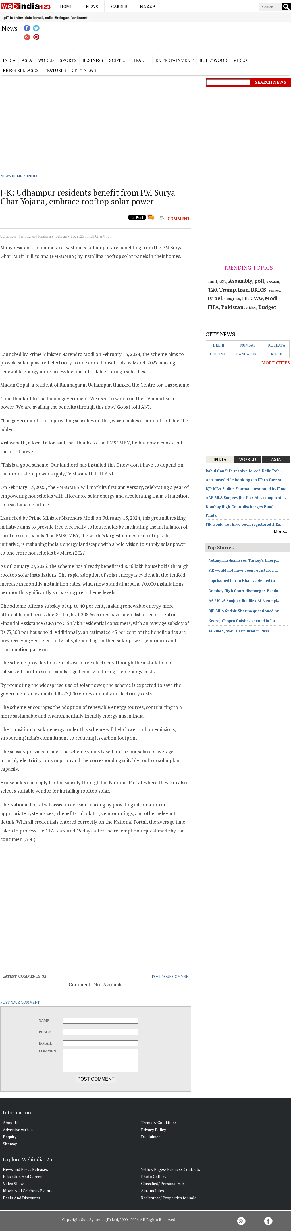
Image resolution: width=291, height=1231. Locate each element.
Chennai (218, 353)
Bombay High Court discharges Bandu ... (246, 590)
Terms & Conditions (159, 1122)
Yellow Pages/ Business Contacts (170, 1169)
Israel (215, 298)
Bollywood (213, 60)
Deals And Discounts (21, 1197)
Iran (243, 289)
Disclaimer (150, 1136)
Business (92, 60)
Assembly (240, 280)
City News (84, 70)
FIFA (213, 306)
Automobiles (152, 1190)
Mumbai (247, 345)
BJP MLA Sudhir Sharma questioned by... (245, 610)
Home (66, 6)
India (9, 60)
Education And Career (22, 1176)
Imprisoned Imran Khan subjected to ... (244, 580)
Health (140, 60)
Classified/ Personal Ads (163, 1183)
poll (259, 280)
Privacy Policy (153, 1129)
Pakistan (232, 306)
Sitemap (10, 1143)
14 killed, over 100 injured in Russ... (241, 631)
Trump (227, 289)
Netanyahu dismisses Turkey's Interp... (244, 560)
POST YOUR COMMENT (171, 976)
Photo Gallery (153, 1176)
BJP (245, 298)
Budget (267, 306)
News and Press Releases (25, 1169)
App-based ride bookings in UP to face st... (245, 479)
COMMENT (178, 218)
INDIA (32, 176)
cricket (251, 307)
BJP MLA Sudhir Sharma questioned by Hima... (248, 488)
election (272, 281)
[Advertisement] (173, 38)
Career (119, 6)
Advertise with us (18, 1129)
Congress (232, 298)
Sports (68, 60)
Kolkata (276, 345)
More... (280, 531)
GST (222, 281)
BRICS (259, 289)
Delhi (218, 345)
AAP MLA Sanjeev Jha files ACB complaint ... (246, 497)
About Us (11, 1122)
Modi (271, 298)
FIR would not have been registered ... (243, 570)
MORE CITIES (275, 363)
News (92, 6)
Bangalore (247, 353)
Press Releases (20, 70)
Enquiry (9, 1136)
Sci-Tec (117, 60)
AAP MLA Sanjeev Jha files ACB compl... (244, 600)
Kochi (277, 353)
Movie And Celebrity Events (28, 1190)
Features (55, 70)
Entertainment (174, 60)
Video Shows (14, 1183)
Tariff (212, 281)
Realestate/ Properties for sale (168, 1197)
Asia (27, 60)
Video (240, 60)
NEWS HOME (11, 176)
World (46, 60)
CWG (256, 298)
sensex (274, 290)
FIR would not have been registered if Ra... (245, 524)
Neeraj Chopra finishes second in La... (243, 620)
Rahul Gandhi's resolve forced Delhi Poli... (244, 470)
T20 (212, 289)
